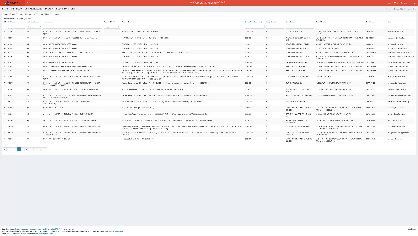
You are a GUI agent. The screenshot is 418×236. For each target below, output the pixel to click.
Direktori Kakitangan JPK (43, 233)
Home (390, 9)
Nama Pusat (290, 22)
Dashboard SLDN (399, 9)
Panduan (404, 3)
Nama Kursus (48, 22)
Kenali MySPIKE (392, 3)
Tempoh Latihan (272, 22)
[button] (27, 3)
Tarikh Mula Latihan (252, 22)
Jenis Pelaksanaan (33, 22)
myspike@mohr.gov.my (115, 231)
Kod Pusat (11, 22)
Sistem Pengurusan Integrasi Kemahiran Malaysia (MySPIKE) (37, 229)
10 (41, 149)
